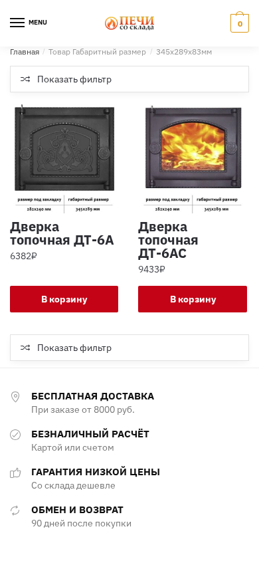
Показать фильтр (74, 79)
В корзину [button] (64, 299)
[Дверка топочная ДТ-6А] (64, 158)
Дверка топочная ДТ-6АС (168, 240)
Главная (24, 51)
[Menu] (18, 23)
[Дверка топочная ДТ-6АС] (192, 158)
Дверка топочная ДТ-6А (62, 233)
